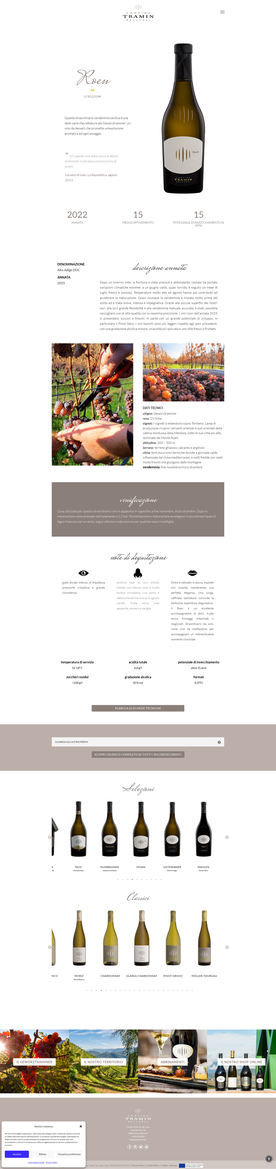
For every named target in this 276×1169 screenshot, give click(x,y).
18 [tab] (168, 990)
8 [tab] (151, 879)
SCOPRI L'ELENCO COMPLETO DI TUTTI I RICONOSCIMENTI (138, 754)
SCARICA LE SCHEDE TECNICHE (138, 708)
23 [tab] (192, 990)
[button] (80, 1126)
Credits (164, 1165)
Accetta (17, 1154)
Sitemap (173, 1165)
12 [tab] (139, 990)
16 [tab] (158, 990)
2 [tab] (122, 879)
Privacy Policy (51, 1162)
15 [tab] (153, 990)
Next (226, 837)
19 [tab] (173, 990)
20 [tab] (177, 990)
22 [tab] (187, 990)
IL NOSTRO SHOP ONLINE (241, 1062)
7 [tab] (146, 879)
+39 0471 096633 (138, 1136)
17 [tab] (163, 990)
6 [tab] (141, 879)
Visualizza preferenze (69, 1154)
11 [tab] (134, 990)
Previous (49, 837)
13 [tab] (144, 990)
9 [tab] (156, 879)
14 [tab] (149, 990)
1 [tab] (117, 879)
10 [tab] (161, 879)
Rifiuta (42, 1154)
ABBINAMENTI (172, 1062)
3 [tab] (127, 879)
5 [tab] (137, 879)
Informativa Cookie (36, 1162)
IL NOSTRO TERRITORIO (103, 1062)
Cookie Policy (152, 1165)
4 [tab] (132, 879)
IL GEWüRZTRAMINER (34, 1062)
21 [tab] (182, 990)
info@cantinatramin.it (138, 1140)
